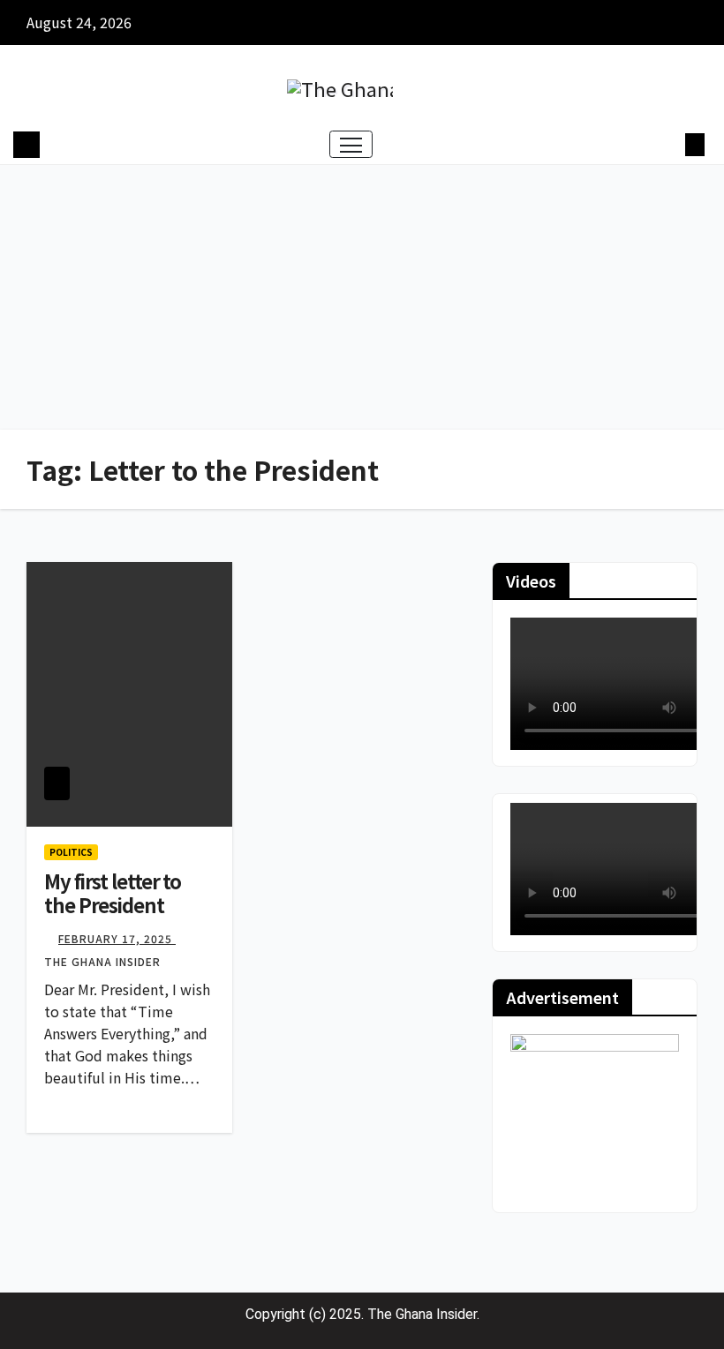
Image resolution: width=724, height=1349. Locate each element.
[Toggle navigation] (351, 144)
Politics (71, 851)
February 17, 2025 (117, 938)
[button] (666, 144)
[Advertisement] (362, 297)
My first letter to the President (112, 892)
